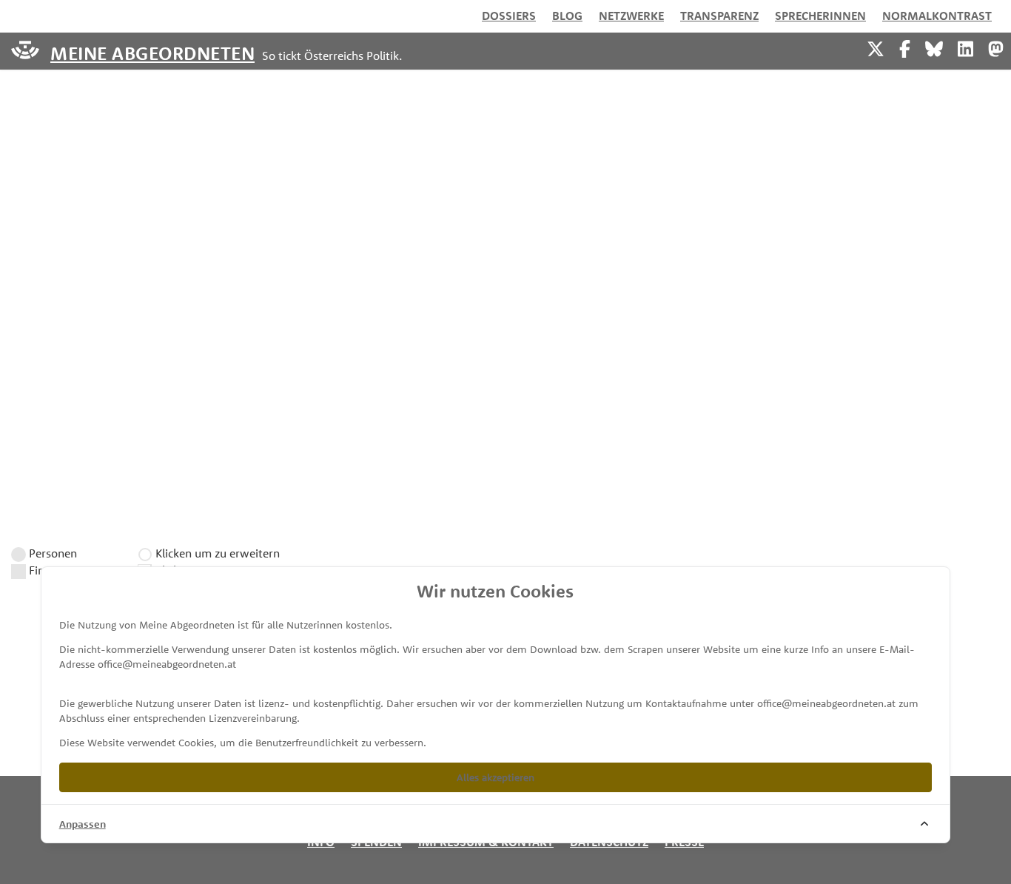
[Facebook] (905, 47)
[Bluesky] (934, 47)
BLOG (567, 15)
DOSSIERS (509, 15)
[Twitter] (875, 47)
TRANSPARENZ (719, 15)
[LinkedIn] (965, 47)
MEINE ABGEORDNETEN (152, 52)
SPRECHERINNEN (820, 15)
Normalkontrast (937, 15)
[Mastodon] (996, 47)
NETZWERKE (631, 15)
